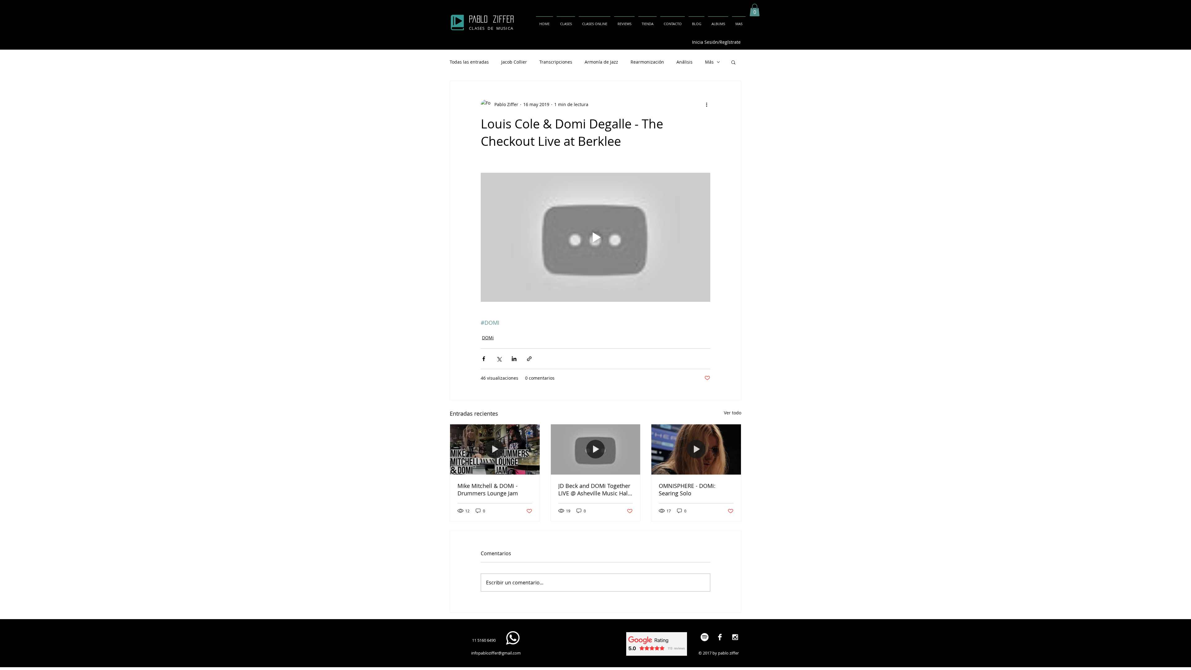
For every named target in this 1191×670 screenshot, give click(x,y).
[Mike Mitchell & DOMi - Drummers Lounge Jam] (495, 449)
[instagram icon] (735, 637)
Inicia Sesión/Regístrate (716, 42)
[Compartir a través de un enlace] (529, 359)
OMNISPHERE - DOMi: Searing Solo (687, 489)
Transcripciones (555, 62)
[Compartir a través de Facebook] (484, 359)
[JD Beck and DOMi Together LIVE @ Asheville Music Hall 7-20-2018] (595, 449)
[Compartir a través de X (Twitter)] (499, 359)
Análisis (684, 62)
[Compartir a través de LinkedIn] (514, 359)
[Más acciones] (706, 104)
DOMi (488, 338)
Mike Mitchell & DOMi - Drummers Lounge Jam (487, 489)
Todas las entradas (469, 62)
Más (709, 62)
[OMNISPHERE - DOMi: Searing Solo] (696, 449)
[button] (754, 10)
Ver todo (732, 413)
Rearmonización (647, 62)
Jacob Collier (514, 62)
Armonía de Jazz (601, 62)
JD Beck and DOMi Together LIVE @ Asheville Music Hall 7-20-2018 (594, 489)
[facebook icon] (720, 637)
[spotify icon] (704, 637)
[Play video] (595, 237)
